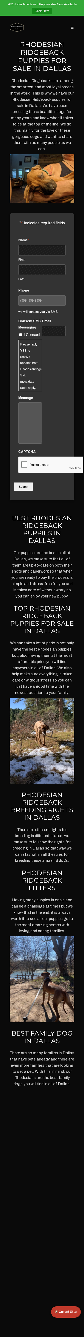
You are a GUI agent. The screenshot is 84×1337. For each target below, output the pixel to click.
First (21, 259)
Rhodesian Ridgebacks (32, 81)
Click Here (42, 11)
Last (21, 279)
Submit (23, 486)
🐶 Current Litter (65, 1311)
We (45, 106)
